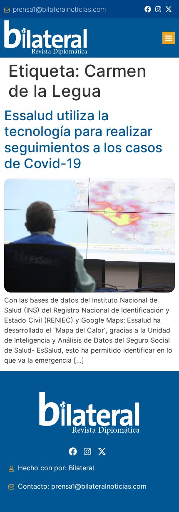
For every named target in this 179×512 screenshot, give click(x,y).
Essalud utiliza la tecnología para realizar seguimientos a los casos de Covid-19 (83, 139)
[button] (168, 38)
